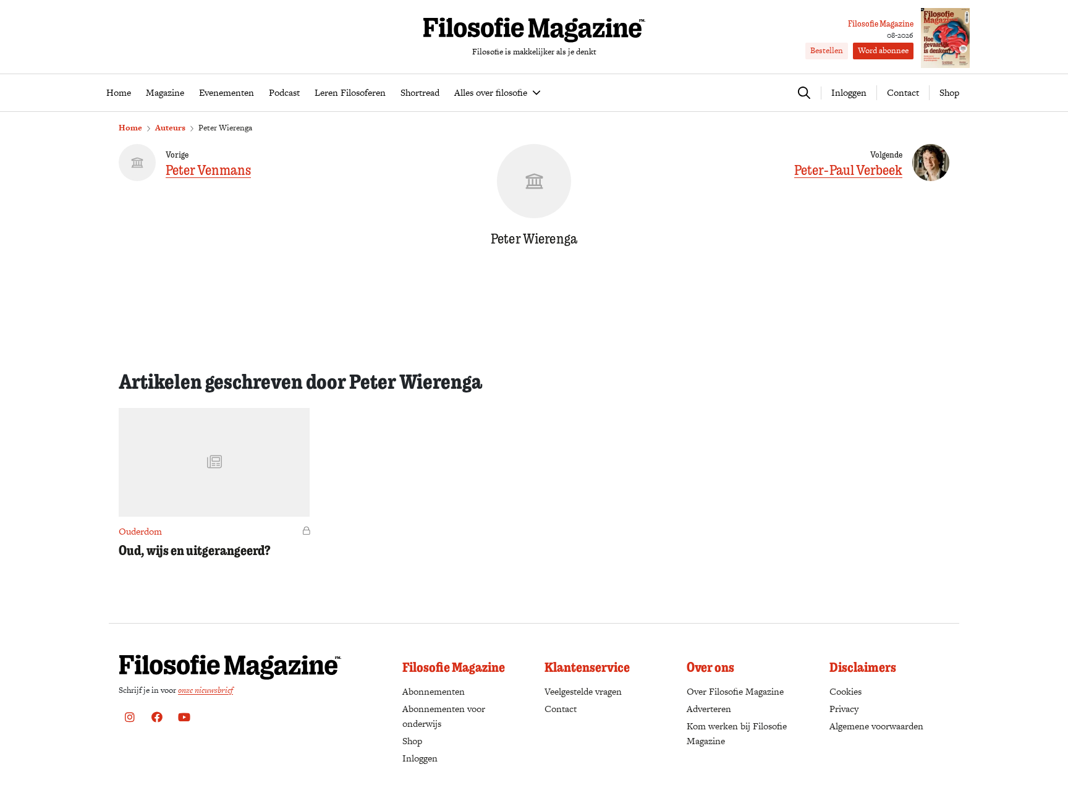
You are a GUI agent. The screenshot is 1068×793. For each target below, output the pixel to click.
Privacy (843, 708)
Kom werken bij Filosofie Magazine (737, 733)
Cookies (845, 691)
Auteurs (170, 128)
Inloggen (420, 758)
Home (130, 128)
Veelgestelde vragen (583, 691)
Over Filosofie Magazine (735, 691)
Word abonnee (883, 50)
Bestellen (826, 50)
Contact (903, 92)
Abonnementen (433, 691)
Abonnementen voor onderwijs (443, 716)
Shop (949, 92)
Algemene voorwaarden (876, 725)
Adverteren (709, 708)
